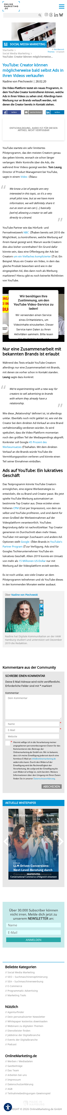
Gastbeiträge (15, 1066)
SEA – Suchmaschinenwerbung (25, 981)
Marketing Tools (17, 995)
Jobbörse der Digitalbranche (24, 1035)
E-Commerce (15, 986)
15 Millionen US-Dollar (32, 561)
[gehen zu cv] (41, 614)
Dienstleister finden (19, 1030)
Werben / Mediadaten (20, 1061)
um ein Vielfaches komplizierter (32, 256)
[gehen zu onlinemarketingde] (46, 15)
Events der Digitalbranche (23, 1039)
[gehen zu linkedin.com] (56, 16)
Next (59, 841)
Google (25, 541)
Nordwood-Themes (56, 50)
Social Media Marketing (16, 53)
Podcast (12, 1044)
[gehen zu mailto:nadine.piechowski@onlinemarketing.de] (41, 602)
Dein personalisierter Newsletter (26, 1016)
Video (24, 176)
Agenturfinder (16, 1012)
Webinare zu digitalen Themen (25, 1026)
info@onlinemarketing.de (44, 758)
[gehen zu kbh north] (41, 606)
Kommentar (12, 693)
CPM (16, 508)
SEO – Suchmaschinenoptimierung (28, 977)
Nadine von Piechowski (24, 594)
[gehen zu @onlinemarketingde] (51, 16)
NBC (26, 232)
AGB (10, 1089)
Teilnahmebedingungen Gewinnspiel (29, 1093)
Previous (7, 841)
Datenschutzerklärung (44, 778)
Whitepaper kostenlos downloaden (28, 1021)
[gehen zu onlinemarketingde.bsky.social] (61, 16)
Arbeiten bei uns (17, 1075)
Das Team (13, 1070)
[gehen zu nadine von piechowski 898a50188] (41, 610)
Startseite (8, 50)
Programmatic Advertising (23, 990)
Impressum (14, 1079)
